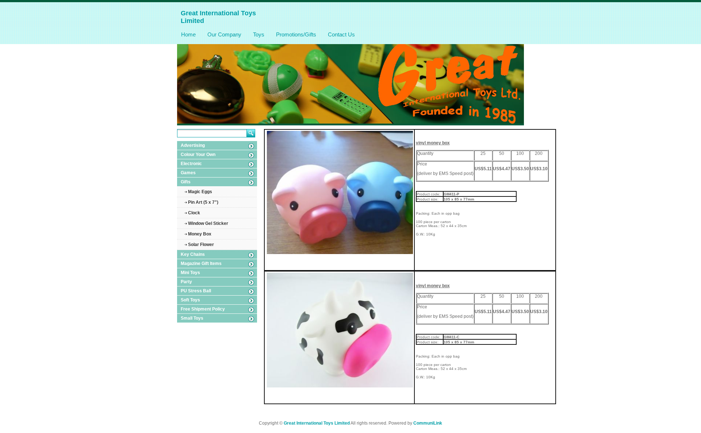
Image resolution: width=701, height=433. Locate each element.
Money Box (199, 234)
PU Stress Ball (196, 290)
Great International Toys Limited (317, 423)
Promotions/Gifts (296, 34)
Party (186, 281)
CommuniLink (427, 423)
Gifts (186, 181)
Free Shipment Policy (203, 309)
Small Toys (192, 318)
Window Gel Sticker (208, 223)
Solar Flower (201, 244)
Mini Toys (190, 272)
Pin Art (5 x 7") (203, 202)
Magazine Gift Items (201, 263)
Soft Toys (190, 300)
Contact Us (341, 34)
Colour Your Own (198, 154)
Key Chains (193, 254)
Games (188, 172)
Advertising (193, 145)
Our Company (224, 34)
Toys (258, 34)
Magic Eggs (200, 191)
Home (188, 34)
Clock (194, 212)
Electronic (191, 163)
